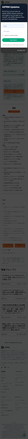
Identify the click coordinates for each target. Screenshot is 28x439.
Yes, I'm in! (13, 40)
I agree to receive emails (11, 35)
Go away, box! (21, 50)
